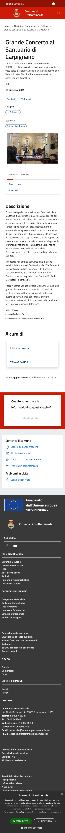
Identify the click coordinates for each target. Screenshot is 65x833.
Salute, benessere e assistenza (18, 647)
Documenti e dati (11, 583)
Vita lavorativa (9, 606)
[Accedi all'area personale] (53, 3)
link (32, 815)
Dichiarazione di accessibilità (17, 790)
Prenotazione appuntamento (17, 749)
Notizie (5, 667)
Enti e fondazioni (11, 572)
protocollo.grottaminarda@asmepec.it (27, 734)
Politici (5, 576)
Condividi (10, 99)
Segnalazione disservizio (15, 753)
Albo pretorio (9, 779)
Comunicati (30, 26)
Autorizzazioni (9, 651)
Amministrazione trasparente (17, 776)
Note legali (7, 787)
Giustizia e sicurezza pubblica (17, 637)
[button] (32, 827)
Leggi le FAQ (8, 756)
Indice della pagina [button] (19, 174)
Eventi (5, 689)
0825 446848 (14, 719)
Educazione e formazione (15, 633)
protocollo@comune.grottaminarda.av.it (30, 730)
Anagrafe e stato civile (13, 599)
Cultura (44, 26)
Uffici (4, 569)
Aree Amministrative (12, 565)
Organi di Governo (11, 562)
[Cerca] (58, 13)
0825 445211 (19, 715)
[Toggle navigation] (6, 13)
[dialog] (32, 812)
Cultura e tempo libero (13, 603)
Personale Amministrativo (15, 580)
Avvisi (5, 674)
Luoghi (5, 692)
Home (7, 26)
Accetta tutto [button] (20, 821)
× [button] (61, 794)
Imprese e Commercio (13, 610)
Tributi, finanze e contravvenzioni (19, 640)
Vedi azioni (26, 99)
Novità (17, 26)
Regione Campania (14, 3)
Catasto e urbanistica (13, 614)
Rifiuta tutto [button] (44, 821)
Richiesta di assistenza (14, 760)
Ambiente (7, 644)
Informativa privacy (12, 783)
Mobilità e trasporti (12, 617)
